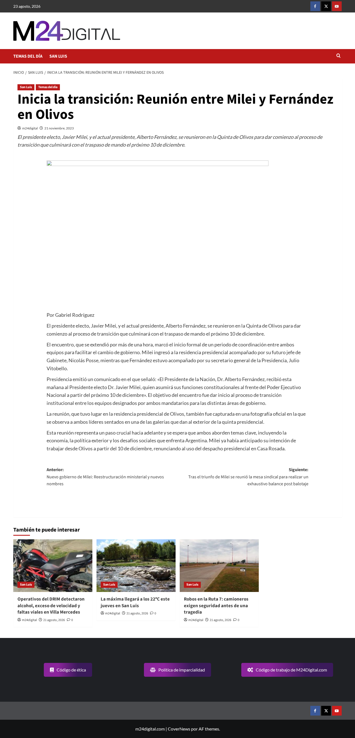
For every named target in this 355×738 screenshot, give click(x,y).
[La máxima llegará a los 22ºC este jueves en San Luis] (136, 565)
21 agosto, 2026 (54, 620)
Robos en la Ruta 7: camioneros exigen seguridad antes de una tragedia (216, 606)
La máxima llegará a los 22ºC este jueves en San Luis (135, 602)
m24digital (30, 128)
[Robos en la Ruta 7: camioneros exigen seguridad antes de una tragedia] (219, 565)
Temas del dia (47, 87)
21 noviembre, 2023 (59, 128)
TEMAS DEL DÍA (27, 56)
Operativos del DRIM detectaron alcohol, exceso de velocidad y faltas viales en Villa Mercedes (51, 606)
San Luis (26, 87)
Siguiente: (248, 477)
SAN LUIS (58, 56)
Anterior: (105, 477)
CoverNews (179, 728)
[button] (338, 56)
